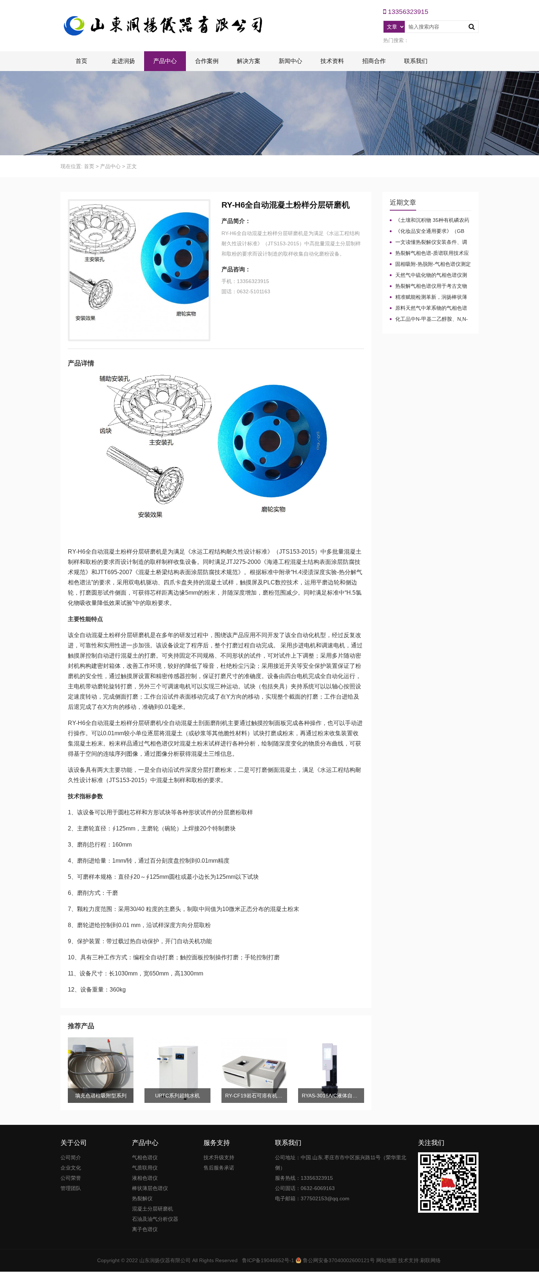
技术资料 (332, 61)
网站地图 (386, 1260)
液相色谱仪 (145, 1178)
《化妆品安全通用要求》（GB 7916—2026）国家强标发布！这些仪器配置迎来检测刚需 (430, 231)
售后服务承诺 (218, 1168)
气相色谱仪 (145, 1157)
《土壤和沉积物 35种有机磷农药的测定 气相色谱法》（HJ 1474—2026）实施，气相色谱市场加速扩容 (429, 220)
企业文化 (70, 1168)
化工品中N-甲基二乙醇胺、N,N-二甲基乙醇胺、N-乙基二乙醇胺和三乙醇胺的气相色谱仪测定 (429, 319)
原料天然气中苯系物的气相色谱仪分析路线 (428, 308)
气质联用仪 (145, 1168)
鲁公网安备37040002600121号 (338, 1260)
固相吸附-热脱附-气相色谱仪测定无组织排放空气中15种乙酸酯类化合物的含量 (430, 264)
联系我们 (416, 61)
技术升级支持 (218, 1157)
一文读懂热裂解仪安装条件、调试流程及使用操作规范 (428, 242)
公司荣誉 (70, 1178)
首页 (81, 61)
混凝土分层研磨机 (152, 1209)
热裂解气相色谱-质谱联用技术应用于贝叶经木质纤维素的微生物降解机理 (429, 253)
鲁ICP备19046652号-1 (268, 1260)
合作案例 (207, 61)
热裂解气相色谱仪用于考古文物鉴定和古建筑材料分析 (428, 286)
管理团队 (70, 1188)
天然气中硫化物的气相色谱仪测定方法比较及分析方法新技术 (428, 275)
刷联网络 (430, 1260)
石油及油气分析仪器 (155, 1219)
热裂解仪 (142, 1198)
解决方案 (248, 61)
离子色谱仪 (145, 1229)
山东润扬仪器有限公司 (165, 1260)
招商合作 (374, 61)
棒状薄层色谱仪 (150, 1188)
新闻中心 (290, 61)
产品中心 (165, 61)
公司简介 (70, 1157)
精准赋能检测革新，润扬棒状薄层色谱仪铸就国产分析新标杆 (428, 297)
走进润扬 (123, 61)
